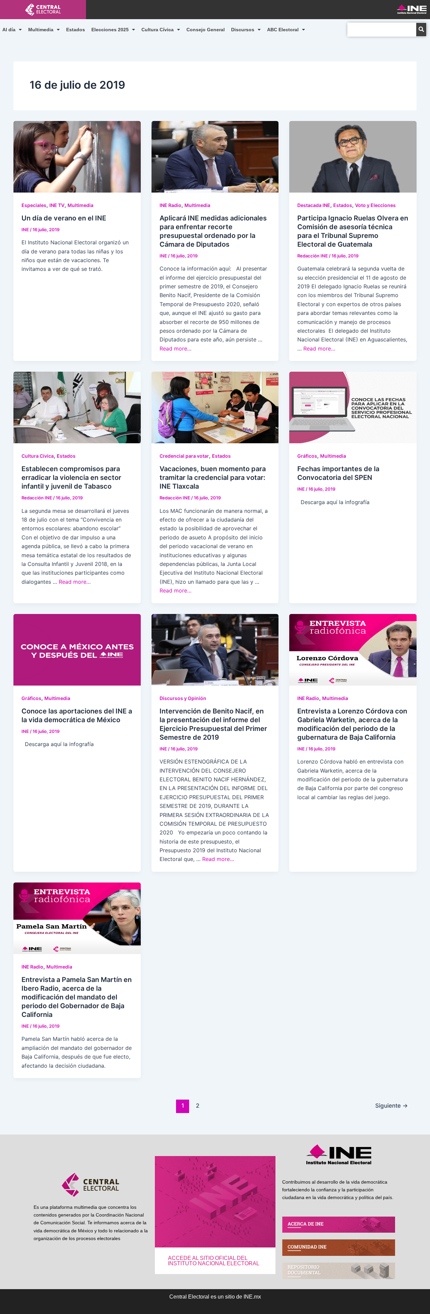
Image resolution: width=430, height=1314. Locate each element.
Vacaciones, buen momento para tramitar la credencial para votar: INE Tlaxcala (213, 477)
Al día (8, 29)
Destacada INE (313, 205)
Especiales (34, 205)
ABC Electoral (283, 29)
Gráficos (307, 456)
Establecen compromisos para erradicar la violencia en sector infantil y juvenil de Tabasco (71, 477)
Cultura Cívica (157, 29)
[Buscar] (421, 29)
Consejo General (205, 29)
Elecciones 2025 (110, 29)
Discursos (242, 29)
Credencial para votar (184, 456)
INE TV (56, 205)
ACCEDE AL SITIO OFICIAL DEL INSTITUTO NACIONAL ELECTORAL (213, 1260)
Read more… (175, 348)
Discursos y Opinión (183, 698)
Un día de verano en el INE (64, 218)
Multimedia (40, 29)
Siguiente (391, 1105)
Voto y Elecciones (375, 205)
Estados (75, 29)
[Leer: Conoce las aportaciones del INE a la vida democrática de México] (77, 649)
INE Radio (170, 205)
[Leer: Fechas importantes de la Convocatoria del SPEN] (353, 407)
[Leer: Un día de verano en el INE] (77, 156)
